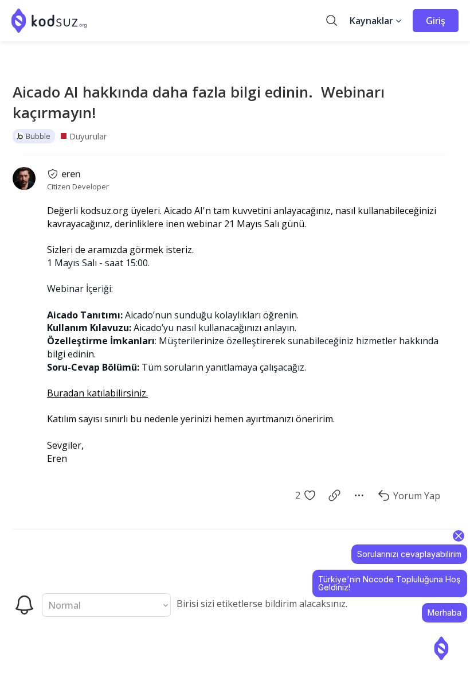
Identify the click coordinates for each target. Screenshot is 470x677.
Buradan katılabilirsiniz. (97, 393)
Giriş (435, 20)
